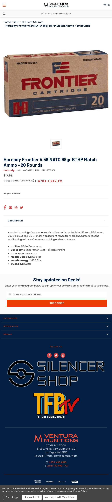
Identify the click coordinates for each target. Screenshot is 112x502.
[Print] (16, 207)
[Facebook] (5, 207)
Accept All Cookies (60, 497)
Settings (12, 497)
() (108, 5)
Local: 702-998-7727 (57, 465)
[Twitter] (21, 207)
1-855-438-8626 (57, 462)
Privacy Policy (79, 491)
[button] (48, 181)
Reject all (32, 497)
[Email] (10, 207)
